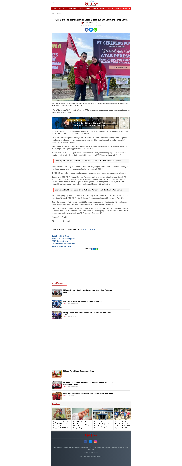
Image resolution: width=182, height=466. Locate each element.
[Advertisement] (91, 268)
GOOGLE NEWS (88, 229)
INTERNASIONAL (71, 8)
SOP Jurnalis (97, 447)
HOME (54, 8)
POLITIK (95, 8)
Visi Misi (65, 447)
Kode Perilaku (106, 447)
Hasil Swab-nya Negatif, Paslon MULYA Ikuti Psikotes (82, 301)
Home (54, 14)
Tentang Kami (57, 447)
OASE (125, 8)
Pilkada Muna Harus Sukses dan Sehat (78, 371)
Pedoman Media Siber (81, 447)
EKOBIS (118, 8)
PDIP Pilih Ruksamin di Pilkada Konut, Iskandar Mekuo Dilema (88, 393)
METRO (81, 8)
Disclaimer (91, 449)
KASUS (102, 8)
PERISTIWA (110, 8)
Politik (59, 14)
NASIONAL (61, 8)
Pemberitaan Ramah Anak (120, 447)
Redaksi (71, 447)
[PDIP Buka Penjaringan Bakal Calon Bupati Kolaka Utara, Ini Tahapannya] (87, 30)
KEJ (91, 447)
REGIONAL (88, 8)
